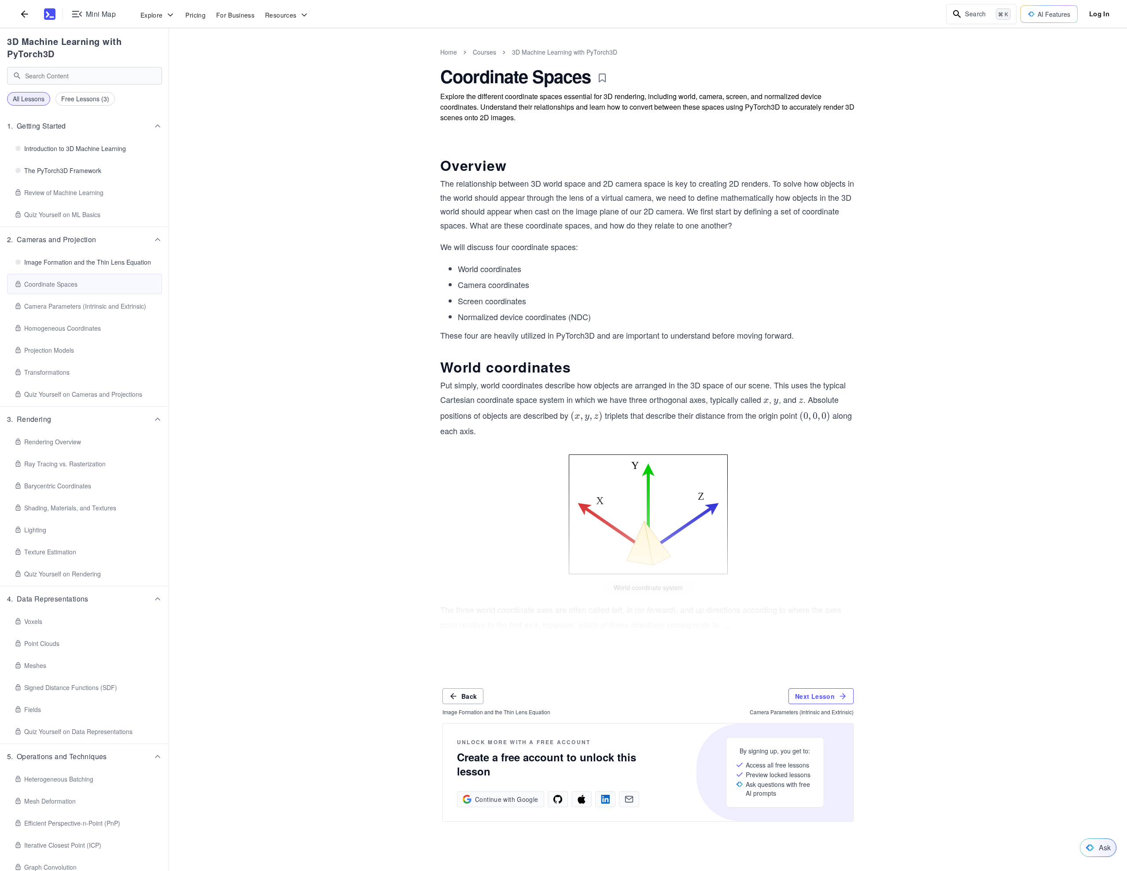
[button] (84, 126)
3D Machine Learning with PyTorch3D (64, 47)
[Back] (24, 14)
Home (448, 52)
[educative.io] (49, 14)
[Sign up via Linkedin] (605, 799)
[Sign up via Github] (558, 799)
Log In (1099, 13)
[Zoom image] (648, 514)
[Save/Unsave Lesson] (602, 78)
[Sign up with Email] (629, 799)
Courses (484, 52)
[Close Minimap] (169, 61)
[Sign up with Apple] (581, 799)
